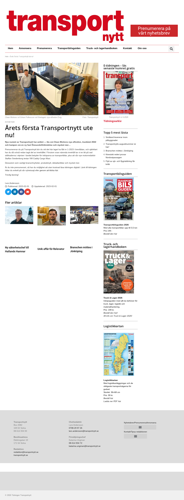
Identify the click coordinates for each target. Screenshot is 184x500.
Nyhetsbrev (129, 422)
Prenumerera (44, 48)
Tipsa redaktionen (139, 432)
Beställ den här (110, 234)
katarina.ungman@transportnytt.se (84, 446)
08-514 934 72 (75, 443)
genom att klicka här (49, 170)
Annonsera (25, 48)
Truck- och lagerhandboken (101, 48)
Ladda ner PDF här (112, 401)
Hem (10, 48)
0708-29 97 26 (75, 428)
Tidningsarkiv (112, 121)
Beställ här (108, 398)
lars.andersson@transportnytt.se (84, 431)
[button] (171, 49)
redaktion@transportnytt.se (26, 452)
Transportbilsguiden (68, 48)
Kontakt (127, 48)
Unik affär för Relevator (51, 248)
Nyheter (10, 122)
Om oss (142, 48)
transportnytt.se (21, 455)
